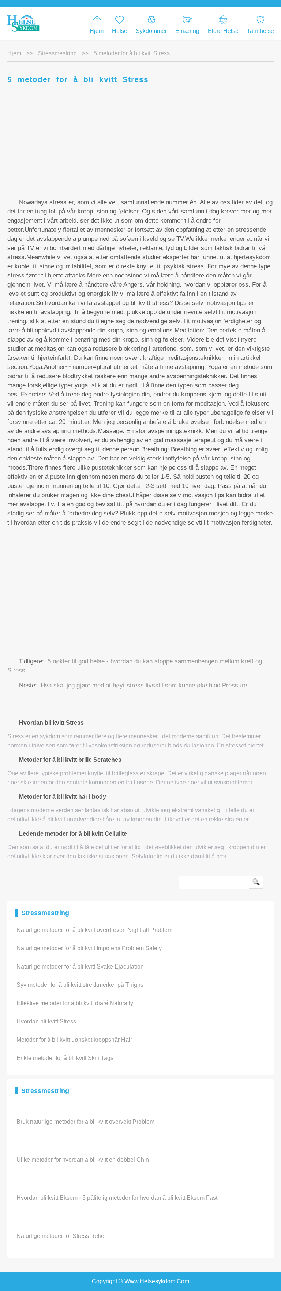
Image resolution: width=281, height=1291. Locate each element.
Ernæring (187, 31)
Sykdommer (151, 31)
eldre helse (223, 31)
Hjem (97, 31)
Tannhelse (260, 31)
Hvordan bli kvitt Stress (46, 1021)
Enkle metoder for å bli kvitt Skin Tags (64, 1058)
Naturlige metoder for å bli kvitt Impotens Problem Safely (89, 948)
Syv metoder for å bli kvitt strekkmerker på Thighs (79, 985)
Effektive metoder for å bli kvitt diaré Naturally (74, 1003)
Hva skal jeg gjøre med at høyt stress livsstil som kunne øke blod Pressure (144, 685)
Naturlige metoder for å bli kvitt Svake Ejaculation (80, 966)
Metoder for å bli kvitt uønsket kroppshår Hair (74, 1040)
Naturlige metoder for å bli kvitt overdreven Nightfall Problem (94, 930)
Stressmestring (57, 53)
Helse (119, 31)
